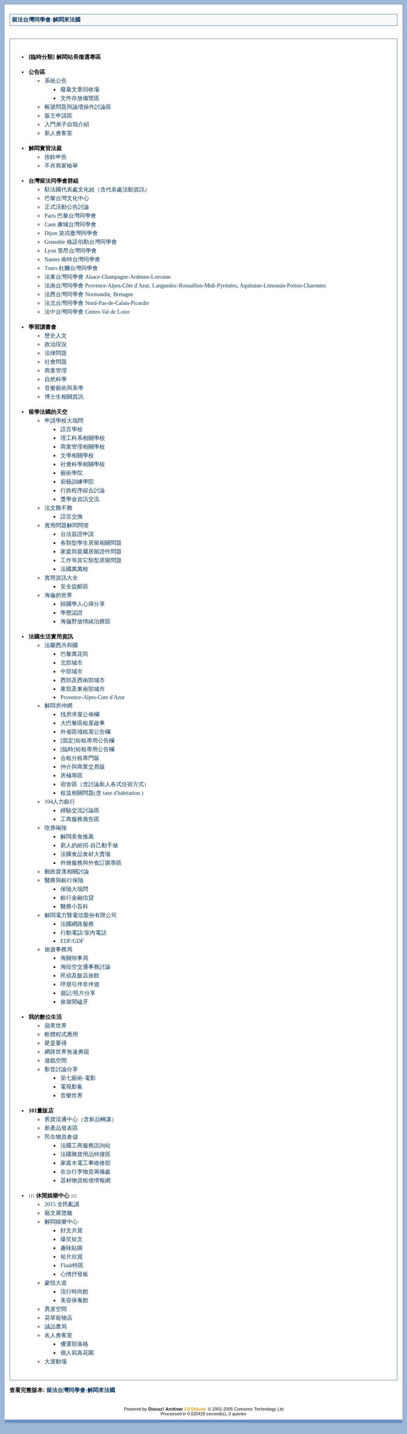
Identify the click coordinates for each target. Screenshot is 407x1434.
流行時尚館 (74, 1292)
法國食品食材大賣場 (85, 854)
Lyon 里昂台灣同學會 (71, 251)
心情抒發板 (74, 1274)
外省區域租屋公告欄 (85, 732)
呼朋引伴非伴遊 (79, 984)
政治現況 (56, 344)
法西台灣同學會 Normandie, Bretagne (89, 294)
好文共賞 (71, 1231)
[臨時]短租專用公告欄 (87, 749)
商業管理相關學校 (82, 447)
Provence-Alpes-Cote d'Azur (92, 697)
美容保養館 (74, 1300)
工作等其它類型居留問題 (91, 560)
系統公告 (56, 81)
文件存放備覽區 (79, 98)
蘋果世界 (56, 1026)
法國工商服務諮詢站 (85, 1146)
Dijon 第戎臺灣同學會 (71, 233)
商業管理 (56, 371)
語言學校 (71, 429)
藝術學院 (71, 473)
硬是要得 (56, 1043)
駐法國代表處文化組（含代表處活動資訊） (97, 190)
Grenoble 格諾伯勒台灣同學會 (81, 242)
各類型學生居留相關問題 (91, 543)
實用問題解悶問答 (67, 525)
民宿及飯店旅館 (79, 976)
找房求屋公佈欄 (79, 714)
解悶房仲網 (58, 706)
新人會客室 (58, 133)
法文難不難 (58, 508)
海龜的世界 (58, 595)
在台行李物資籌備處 (85, 1172)
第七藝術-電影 (78, 1078)
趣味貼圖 (71, 1248)
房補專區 (71, 776)
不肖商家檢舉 (61, 166)
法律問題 (56, 353)
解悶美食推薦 (77, 837)
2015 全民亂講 (62, 1204)
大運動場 (56, 1362)
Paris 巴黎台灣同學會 (70, 216)
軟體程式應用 (61, 1034)
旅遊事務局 (58, 949)
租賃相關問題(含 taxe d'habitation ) (101, 793)
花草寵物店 (58, 1318)
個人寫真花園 (77, 1353)
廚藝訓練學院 (77, 482)
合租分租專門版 (79, 758)
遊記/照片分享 (77, 993)
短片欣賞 (71, 1257)
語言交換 (71, 517)
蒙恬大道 (56, 1283)
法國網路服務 (77, 924)
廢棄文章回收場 (79, 90)
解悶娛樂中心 (61, 1222)
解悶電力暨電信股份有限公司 (81, 915)
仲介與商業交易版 (82, 767)
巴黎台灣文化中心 (67, 198)
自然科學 (56, 379)
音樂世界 (71, 1096)
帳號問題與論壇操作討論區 (78, 107)
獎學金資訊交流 (79, 499)
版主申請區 (58, 116)
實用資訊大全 (61, 578)
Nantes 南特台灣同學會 (72, 259)
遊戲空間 (56, 1061)
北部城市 (71, 663)
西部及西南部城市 (82, 680)
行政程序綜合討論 (82, 490)
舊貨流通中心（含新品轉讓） (81, 1119)
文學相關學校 (77, 456)
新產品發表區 (61, 1128)
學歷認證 (71, 613)
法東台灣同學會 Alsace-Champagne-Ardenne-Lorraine (108, 277)
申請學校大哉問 (64, 421)
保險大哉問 (74, 889)
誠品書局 (56, 1327)
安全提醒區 (74, 587)
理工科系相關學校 (82, 438)
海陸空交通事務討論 (85, 967)
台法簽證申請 (77, 534)
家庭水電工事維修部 (85, 1163)
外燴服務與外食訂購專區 (91, 863)
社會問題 (56, 362)
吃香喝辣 (56, 828)
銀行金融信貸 (77, 898)
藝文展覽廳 (58, 1213)
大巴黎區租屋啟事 (82, 723)
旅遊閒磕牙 (74, 1002)
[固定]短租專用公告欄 (87, 741)
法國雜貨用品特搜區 (85, 1154)
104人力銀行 (60, 802)
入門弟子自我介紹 (67, 124)
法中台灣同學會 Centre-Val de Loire (87, 312)
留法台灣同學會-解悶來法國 (46, 20)
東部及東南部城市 (82, 689)
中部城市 (71, 672)
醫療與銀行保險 (64, 880)
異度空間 (56, 1309)
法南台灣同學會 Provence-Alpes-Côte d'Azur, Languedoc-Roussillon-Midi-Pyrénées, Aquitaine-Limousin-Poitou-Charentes (185, 286)
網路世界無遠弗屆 (67, 1052)
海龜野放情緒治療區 (85, 621)
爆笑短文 (71, 1239)
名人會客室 (58, 1335)
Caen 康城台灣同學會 (70, 224)
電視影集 (71, 1087)
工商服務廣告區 (79, 819)
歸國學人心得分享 (82, 604)
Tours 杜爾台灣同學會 (71, 268)
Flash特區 (71, 1265)
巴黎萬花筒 (74, 654)
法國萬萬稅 (74, 569)
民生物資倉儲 (61, 1137)
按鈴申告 (56, 157)
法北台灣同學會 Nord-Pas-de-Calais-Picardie (97, 303)
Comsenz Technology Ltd (258, 1409)
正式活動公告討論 (67, 207)
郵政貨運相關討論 (67, 872)
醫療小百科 (74, 907)
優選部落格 (74, 1344)
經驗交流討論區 (79, 810)
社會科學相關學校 (82, 464)
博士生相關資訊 (64, 397)
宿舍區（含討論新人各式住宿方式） (104, 784)
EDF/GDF (72, 941)
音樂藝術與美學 (64, 388)
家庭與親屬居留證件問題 (91, 552)
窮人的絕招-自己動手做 (89, 845)
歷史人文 (56, 336)
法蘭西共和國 (61, 645)
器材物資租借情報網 (85, 1180)
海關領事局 (74, 958)
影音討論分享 (61, 1069)
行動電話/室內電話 (83, 933)
